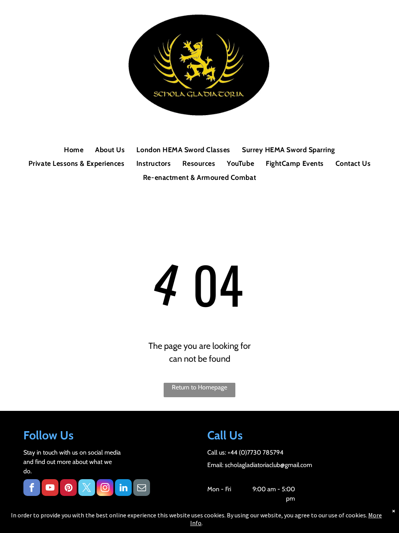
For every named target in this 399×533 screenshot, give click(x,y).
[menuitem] (73, 150)
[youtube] (50, 488)
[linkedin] (123, 488)
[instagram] (105, 488)
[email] (141, 488)
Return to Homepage (199, 387)
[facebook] (31, 488)
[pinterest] (68, 488)
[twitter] (86, 488)
